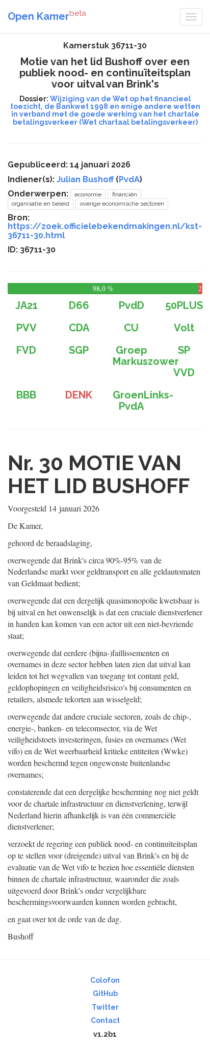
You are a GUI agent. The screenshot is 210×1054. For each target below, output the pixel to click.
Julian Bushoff (85, 179)
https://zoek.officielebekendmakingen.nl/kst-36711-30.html (105, 230)
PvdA (129, 179)
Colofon (105, 980)
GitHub (105, 993)
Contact (105, 1020)
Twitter (105, 1007)
